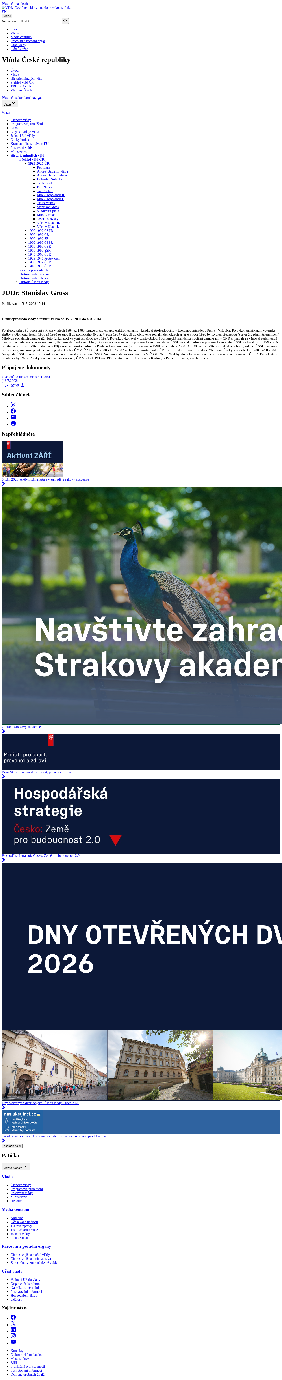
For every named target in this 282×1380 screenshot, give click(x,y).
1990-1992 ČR (38, 234)
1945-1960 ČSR (39, 254)
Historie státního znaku (35, 274)
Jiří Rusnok (45, 183)
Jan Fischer (45, 191)
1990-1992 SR (38, 238)
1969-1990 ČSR (39, 246)
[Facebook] (13, 1318)
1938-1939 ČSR (39, 262)
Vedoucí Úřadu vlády (25, 1280)
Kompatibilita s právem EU (30, 143)
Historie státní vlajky (33, 278)
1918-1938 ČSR (39, 266)
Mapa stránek (20, 1358)
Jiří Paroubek (46, 203)
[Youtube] (13, 1343)
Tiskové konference (24, 1230)
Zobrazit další (12, 1146)
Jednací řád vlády (23, 136)
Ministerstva (19, 151)
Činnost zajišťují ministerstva (31, 1258)
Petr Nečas (44, 187)
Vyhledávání (10, 21)
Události (16, 1299)
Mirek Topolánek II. (51, 195)
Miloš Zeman (46, 215)
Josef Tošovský (47, 219)
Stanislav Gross (48, 207)
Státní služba (19, 49)
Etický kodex (20, 140)
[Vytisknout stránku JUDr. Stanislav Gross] (13, 425)
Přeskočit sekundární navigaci (22, 98)
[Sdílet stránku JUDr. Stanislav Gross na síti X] (13, 406)
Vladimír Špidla (48, 211)
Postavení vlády (22, 147)
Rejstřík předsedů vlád (34, 270)
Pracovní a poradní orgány (29, 41)
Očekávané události (24, 1222)
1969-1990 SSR (39, 250)
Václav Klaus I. (48, 227)
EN (4, 11)
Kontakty (17, 1351)
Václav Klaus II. (48, 223)
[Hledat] (65, 21)
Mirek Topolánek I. (50, 199)
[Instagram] (13, 1337)
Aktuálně (17, 1218)
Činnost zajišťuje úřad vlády (30, 1255)
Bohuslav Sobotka (50, 179)
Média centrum (21, 37)
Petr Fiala (43, 167)
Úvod (15, 29)
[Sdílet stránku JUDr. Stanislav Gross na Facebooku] (13, 412)
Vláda (15, 33)
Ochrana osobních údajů (28, 1374)
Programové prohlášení (27, 124)
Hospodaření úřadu (24, 1295)
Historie (16, 1201)
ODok (15, 128)
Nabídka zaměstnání (25, 1287)
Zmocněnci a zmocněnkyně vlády (34, 1262)
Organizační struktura (26, 1284)
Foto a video (19, 1238)
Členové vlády (21, 120)
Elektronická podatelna (27, 1354)
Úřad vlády (18, 45)
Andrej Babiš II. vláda (52, 171)
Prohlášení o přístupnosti (28, 1366)
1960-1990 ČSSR (40, 242)
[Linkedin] (13, 1331)
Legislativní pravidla (25, 132)
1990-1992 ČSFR (40, 230)
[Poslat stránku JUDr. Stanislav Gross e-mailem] (13, 418)
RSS (14, 1362)
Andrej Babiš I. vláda (52, 175)
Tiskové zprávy (21, 1226)
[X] (13, 1325)
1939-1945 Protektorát (43, 258)
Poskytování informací (26, 1291)
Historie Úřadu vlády (34, 282)
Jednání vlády (20, 1234)
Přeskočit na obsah (15, 3)
